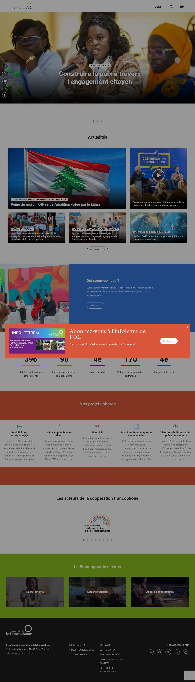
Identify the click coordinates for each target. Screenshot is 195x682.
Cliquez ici (167, 341)
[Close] (187, 327)
